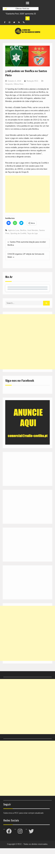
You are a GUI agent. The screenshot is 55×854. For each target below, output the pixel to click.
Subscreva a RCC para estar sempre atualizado (23, 813)
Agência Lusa (13, 230)
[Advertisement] (27, 194)
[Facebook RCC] (5, 22)
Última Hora (18, 84)
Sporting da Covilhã (18, 233)
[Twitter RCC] (14, 22)
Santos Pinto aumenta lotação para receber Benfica (27, 243)
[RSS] (19, 22)
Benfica (23, 230)
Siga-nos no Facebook (19, 380)
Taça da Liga (32, 233)
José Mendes (32, 230)
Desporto (9, 84)
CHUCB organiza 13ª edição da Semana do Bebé (26, 255)
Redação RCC (32, 81)
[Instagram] (9, 22)
